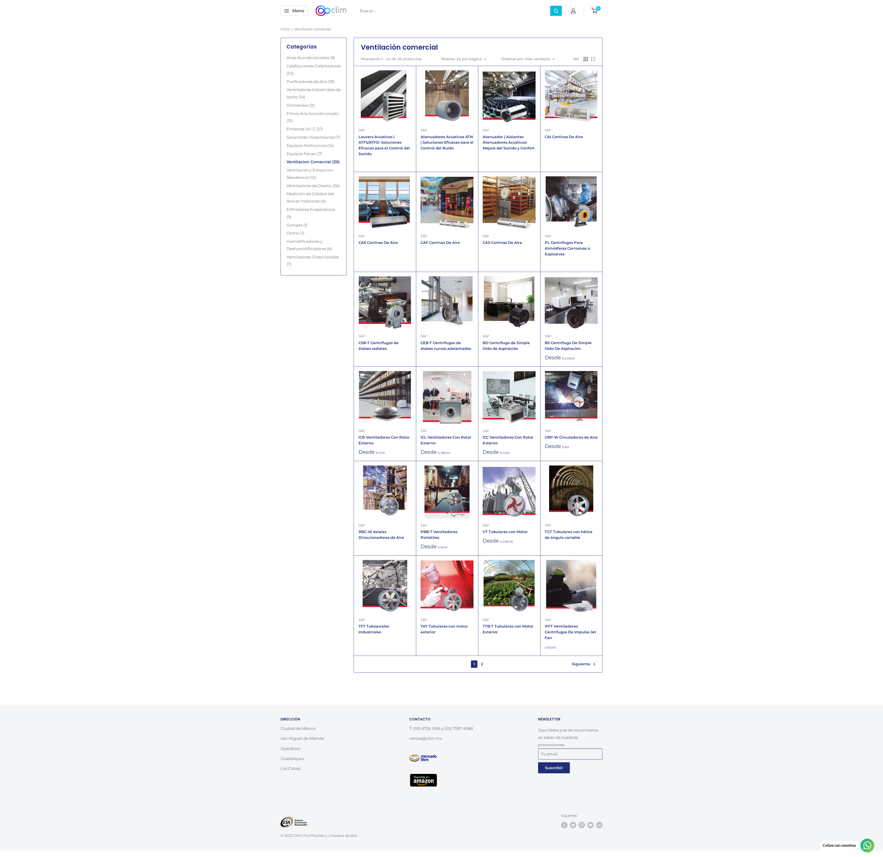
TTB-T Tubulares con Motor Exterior (508, 629)
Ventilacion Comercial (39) (313, 162)
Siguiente (581, 664)
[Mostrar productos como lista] (593, 59)
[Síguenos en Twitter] (573, 825)
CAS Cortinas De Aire (502, 242)
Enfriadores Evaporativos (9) (311, 213)
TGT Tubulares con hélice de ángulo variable (568, 535)
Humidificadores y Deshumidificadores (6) (309, 245)
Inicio (285, 29)
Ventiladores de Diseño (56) (313, 185)
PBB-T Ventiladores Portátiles (439, 535)
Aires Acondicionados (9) (311, 57)
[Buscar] (556, 11)
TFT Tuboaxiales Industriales (373, 629)
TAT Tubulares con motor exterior (444, 629)
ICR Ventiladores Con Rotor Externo (384, 440)
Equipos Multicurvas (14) (310, 145)
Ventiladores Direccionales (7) (313, 261)
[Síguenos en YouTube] (590, 825)
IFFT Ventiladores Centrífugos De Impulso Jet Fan (570, 632)
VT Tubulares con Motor (505, 532)
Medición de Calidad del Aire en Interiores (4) (310, 197)
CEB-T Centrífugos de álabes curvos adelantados (446, 346)
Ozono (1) (295, 233)
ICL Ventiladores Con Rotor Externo (446, 440)
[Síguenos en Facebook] (564, 825)
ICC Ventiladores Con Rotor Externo (508, 440)
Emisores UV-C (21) (305, 129)
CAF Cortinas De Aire (440, 242)
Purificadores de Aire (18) (311, 81)
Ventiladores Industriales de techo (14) (314, 93)
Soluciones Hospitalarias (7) (313, 137)
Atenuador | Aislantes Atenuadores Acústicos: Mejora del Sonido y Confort (509, 143)
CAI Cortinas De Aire (564, 137)
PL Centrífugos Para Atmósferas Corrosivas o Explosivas (567, 248)
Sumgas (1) (297, 225)
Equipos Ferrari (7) (304, 153)
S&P (361, 130)
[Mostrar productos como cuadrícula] (586, 59)
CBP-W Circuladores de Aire (571, 437)
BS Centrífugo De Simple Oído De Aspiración (568, 346)
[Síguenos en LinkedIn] (599, 825)
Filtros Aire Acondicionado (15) (313, 117)
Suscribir (554, 768)
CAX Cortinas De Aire (378, 242)
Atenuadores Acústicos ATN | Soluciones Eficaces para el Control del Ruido (447, 143)
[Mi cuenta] (573, 10)
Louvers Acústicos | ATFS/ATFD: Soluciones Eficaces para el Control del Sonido (384, 145)
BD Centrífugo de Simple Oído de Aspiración (506, 346)
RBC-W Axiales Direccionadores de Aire (381, 535)
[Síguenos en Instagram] (582, 825)
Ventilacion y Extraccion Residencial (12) (310, 174)
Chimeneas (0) (301, 105)
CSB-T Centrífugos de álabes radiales (378, 346)
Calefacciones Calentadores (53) (314, 70)
